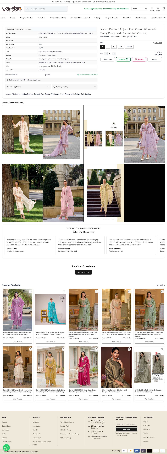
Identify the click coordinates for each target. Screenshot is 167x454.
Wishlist (140, 59)
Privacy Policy (65, 426)
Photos (154, 59)
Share (48, 75)
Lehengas (5, 430)
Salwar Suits (6, 426)
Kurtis (4, 434)
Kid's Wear (127, 18)
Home (3, 18)
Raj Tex (145, 441)
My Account (37, 426)
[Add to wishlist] (30, 291)
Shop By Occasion (112, 18)
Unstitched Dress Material (80, 18)
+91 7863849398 (122, 9)
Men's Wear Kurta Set (158, 18)
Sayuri (145, 422)
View (17, 161)
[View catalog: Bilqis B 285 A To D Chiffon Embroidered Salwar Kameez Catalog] (149, 374)
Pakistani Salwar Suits (58, 18)
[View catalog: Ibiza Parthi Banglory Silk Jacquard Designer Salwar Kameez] (116, 374)
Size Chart (57, 66)
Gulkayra (146, 425)
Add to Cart (108, 59)
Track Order (37, 438)
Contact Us (36, 434)
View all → (161, 285)
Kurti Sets (41, 18)
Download (25, 161)
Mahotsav (146, 429)
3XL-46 (129, 47)
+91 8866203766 (108, 9)
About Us (36, 422)
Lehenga (98, 18)
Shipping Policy (65, 430)
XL (114, 47)
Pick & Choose (141, 18)
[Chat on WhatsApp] (6, 447)
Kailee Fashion (43, 37)
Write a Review (83, 272)
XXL (120, 47)
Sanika (145, 433)
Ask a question (12, 75)
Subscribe (126, 429)
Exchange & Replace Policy (69, 434)
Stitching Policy (65, 438)
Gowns (4, 438)
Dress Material (7, 442)
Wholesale (16, 94)
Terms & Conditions (67, 422)
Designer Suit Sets (26, 18)
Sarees (12, 18)
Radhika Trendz (148, 437)
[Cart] (164, 8)
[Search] (27, 9)
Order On (122, 59)
